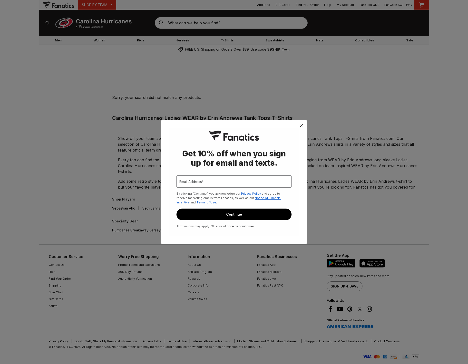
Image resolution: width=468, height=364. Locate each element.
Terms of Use (206, 202)
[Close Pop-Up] (301, 126)
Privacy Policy (251, 193)
